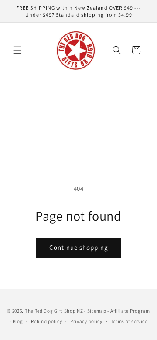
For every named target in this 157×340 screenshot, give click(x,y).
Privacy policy (86, 321)
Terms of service (129, 321)
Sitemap (96, 311)
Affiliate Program (130, 311)
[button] (17, 50)
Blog (18, 321)
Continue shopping (78, 247)
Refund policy (46, 321)
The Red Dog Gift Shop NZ (54, 311)
